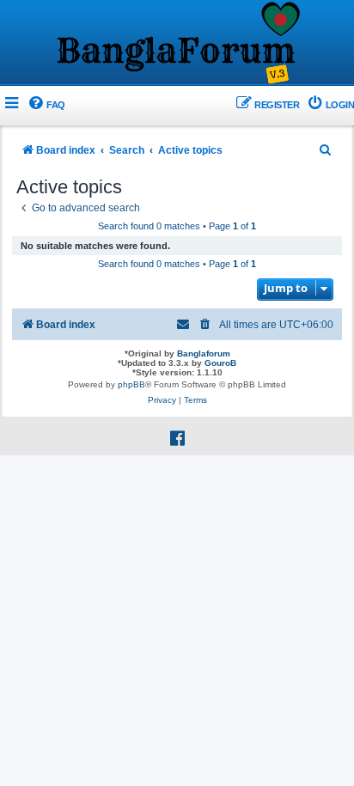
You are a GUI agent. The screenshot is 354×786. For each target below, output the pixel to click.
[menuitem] (46, 105)
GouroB (220, 363)
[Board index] (177, 44)
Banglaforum (203, 353)
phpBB (131, 384)
